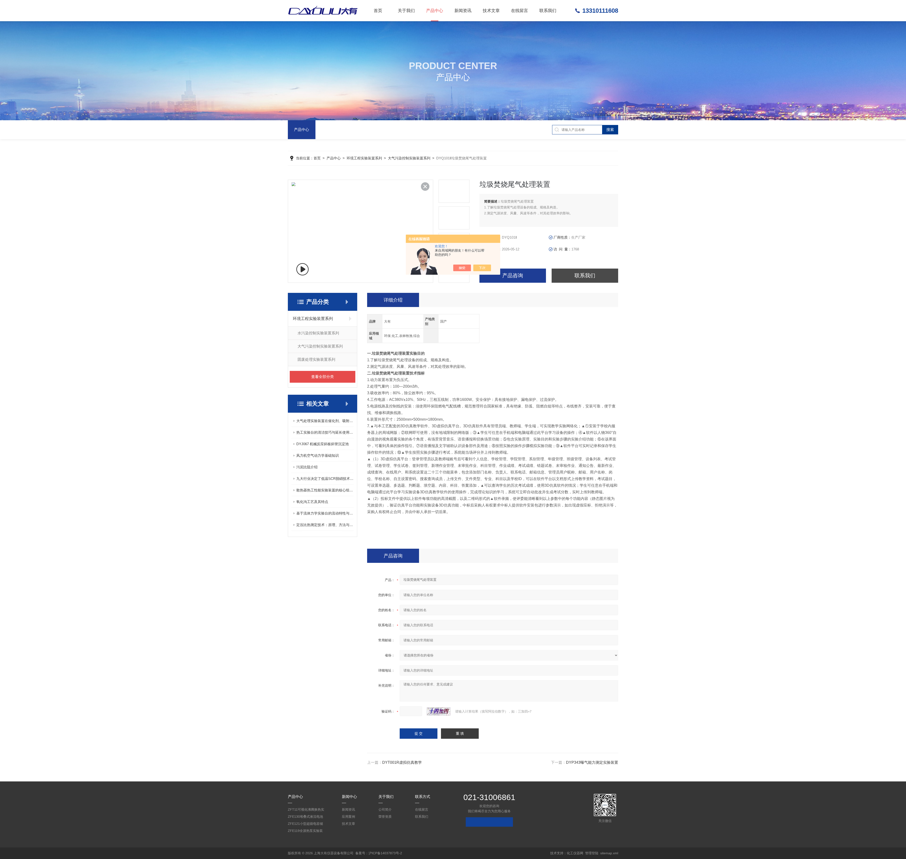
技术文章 (491, 10)
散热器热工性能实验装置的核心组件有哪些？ (324, 490)
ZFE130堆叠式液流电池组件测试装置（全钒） (305, 817)
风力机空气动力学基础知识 (317, 455)
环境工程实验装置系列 (364, 158)
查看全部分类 (322, 377)
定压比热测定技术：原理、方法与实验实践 (324, 525)
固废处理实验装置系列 (316, 359)
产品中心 (434, 10)
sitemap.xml (609, 853)
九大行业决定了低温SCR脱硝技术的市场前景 (324, 479)
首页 (378, 10)
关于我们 (406, 10)
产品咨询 (512, 275)
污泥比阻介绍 (307, 467)
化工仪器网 (575, 853)
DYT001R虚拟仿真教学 (402, 762)
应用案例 (348, 816)
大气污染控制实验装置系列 (409, 158)
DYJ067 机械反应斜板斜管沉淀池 (322, 444)
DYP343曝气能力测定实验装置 (592, 762)
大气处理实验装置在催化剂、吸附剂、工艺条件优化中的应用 (324, 421)
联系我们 (547, 10)
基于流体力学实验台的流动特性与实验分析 (324, 513)
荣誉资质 (385, 816)
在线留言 (519, 10)
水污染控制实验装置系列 (318, 333)
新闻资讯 (462, 10)
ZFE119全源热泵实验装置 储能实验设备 (305, 831)
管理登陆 (591, 853)
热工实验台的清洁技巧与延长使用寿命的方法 (324, 432)
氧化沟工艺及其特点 (312, 502)
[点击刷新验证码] (438, 711)
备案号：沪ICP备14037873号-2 (378, 853)
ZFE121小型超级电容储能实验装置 (305, 824)
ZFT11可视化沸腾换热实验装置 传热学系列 (306, 810)
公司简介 (385, 809)
